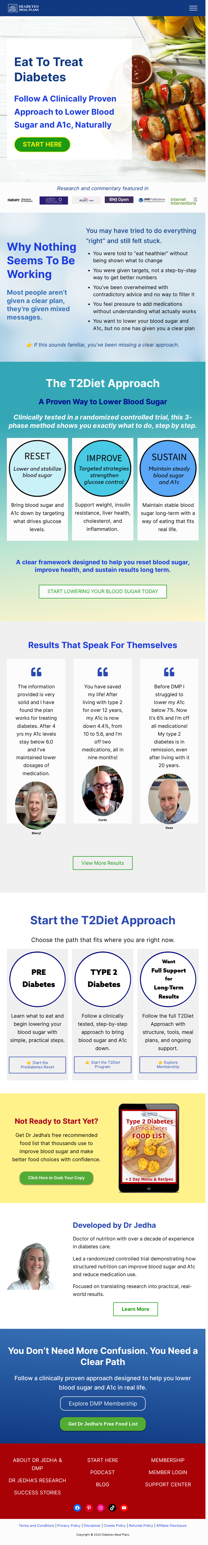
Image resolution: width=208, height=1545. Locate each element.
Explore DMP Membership (103, 1403)
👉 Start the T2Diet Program (102, 1064)
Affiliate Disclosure (171, 1525)
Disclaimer (92, 1525)
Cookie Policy (115, 1525)
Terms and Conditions (37, 1525)
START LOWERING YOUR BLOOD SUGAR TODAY (102, 591)
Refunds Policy (141, 1525)
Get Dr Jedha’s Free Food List (102, 1424)
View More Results (102, 863)
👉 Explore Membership (168, 1064)
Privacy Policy (69, 1525)
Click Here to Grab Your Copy (56, 1178)
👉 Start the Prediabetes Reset (37, 1064)
